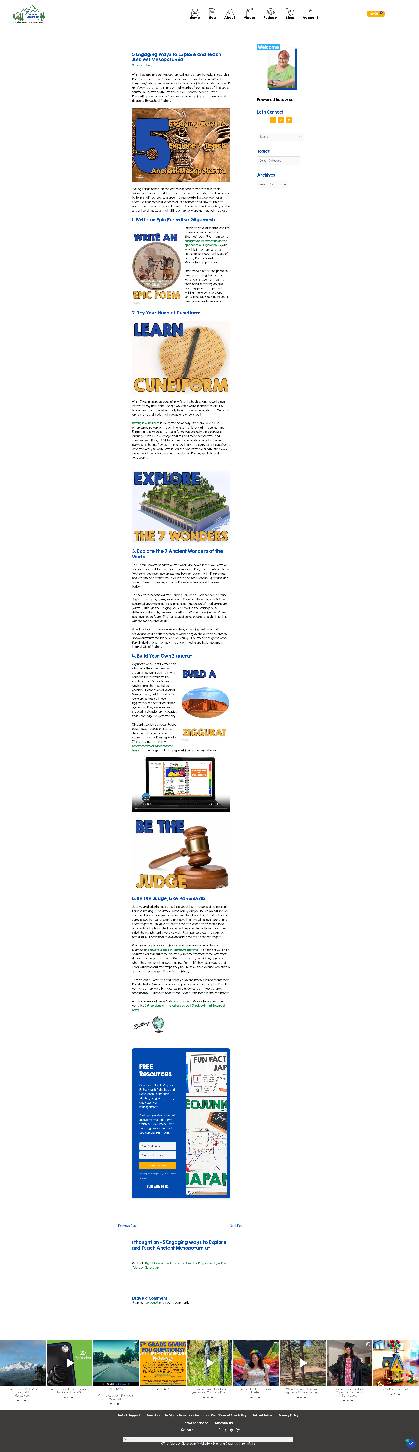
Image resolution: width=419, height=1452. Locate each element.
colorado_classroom (22, 1343)
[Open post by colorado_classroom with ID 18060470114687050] (396, 1363)
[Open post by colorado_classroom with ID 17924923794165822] (69, 1363)
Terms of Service (195, 1423)
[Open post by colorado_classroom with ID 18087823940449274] (116, 1363)
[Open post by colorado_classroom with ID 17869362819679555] (303, 1363)
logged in (155, 1302)
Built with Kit (158, 1186)
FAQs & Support (129, 1415)
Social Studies (141, 65)
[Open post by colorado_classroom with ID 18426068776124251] (349, 1363)
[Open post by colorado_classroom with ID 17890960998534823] (256, 1363)
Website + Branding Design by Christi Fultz (227, 1443)
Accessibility (224, 1423)
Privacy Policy (288, 1415)
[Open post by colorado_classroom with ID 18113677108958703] (23, 1363)
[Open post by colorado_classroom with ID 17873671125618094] (209, 1363)
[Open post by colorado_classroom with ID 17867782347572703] (163, 1363)
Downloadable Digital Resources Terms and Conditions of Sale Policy (196, 1415)
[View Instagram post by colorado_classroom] (42, 1382)
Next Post (238, 1226)
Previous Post (126, 1226)
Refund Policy (262, 1415)
